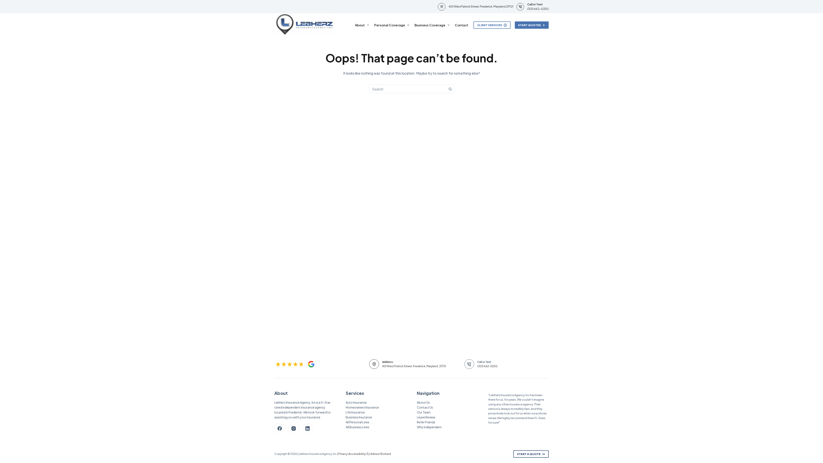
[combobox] (407, 89)
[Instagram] (293, 428)
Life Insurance (355, 412)
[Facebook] (279, 428)
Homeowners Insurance (362, 407)
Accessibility (357, 453)
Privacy (342, 453)
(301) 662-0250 (538, 9)
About (360, 25)
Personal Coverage (389, 25)
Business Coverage (430, 25)
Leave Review (426, 417)
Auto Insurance (356, 402)
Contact (461, 25)
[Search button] (450, 89)
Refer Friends (426, 422)
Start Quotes (529, 25)
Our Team (424, 412)
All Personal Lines (357, 422)
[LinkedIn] (307, 428)
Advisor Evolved (380, 453)
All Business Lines (357, 427)
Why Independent (429, 427)
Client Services (489, 25)
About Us (423, 402)
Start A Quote (529, 454)
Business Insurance (359, 417)
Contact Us (425, 407)
